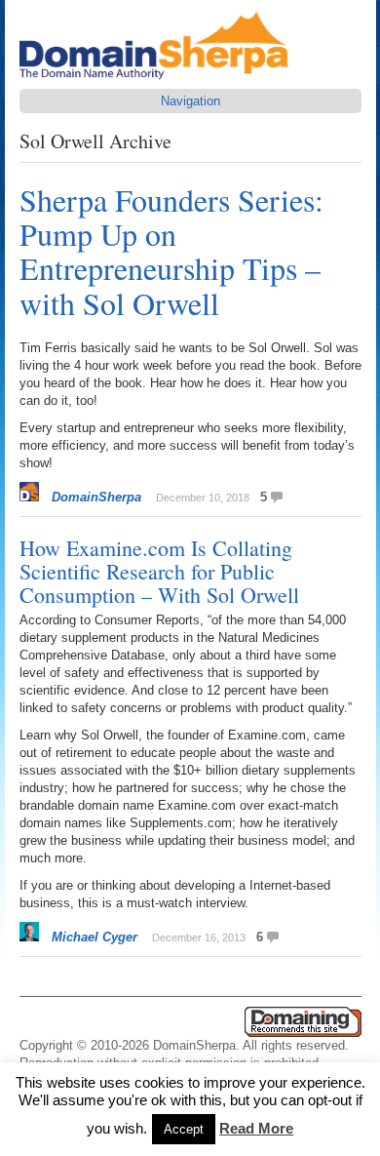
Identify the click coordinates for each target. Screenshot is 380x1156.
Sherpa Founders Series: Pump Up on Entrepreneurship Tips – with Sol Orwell (171, 251)
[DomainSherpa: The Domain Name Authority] (158, 79)
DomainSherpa (96, 497)
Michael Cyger (94, 937)
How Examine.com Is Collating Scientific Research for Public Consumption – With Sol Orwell (159, 571)
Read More (256, 1128)
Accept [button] (184, 1129)
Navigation (190, 101)
